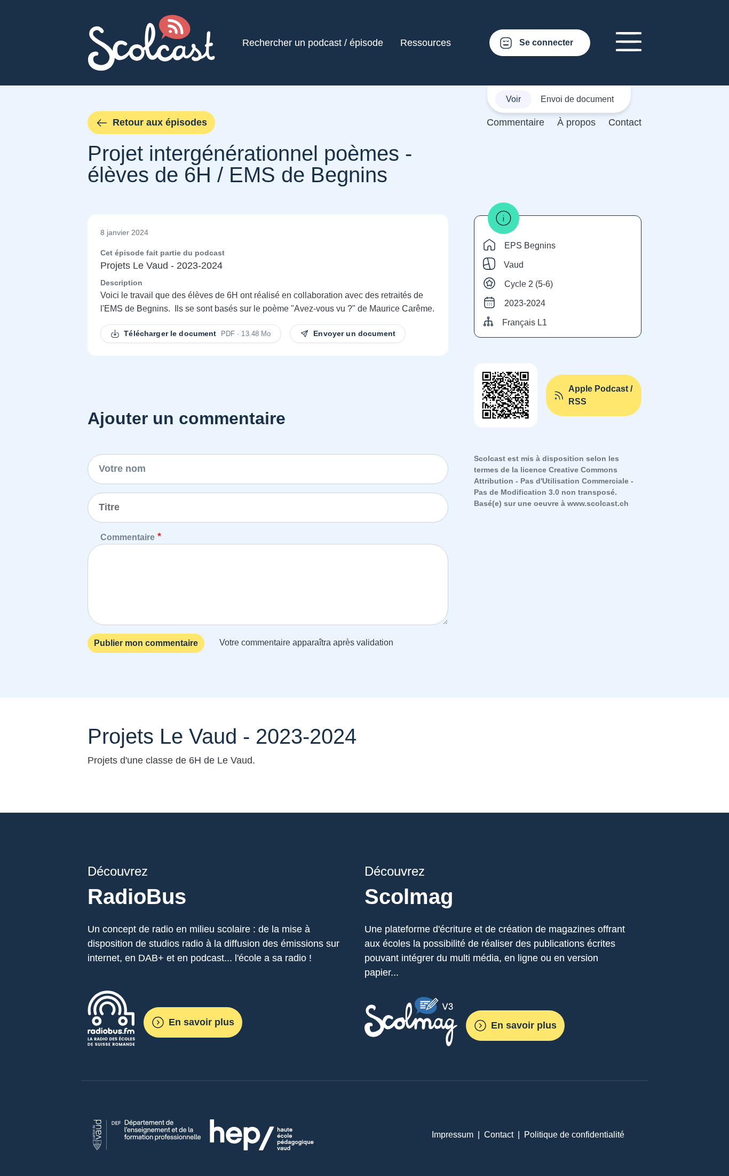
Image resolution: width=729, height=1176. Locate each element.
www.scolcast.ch (598, 503)
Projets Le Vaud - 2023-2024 (161, 265)
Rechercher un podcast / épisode (312, 42)
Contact (624, 122)
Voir (513, 99)
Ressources (425, 42)
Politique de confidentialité (574, 1134)
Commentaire (515, 122)
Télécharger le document (197, 333)
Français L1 (524, 322)
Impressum (452, 1134)
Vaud (514, 264)
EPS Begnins (530, 245)
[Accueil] (152, 21)
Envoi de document (577, 99)
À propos (576, 122)
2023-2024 (524, 303)
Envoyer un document (354, 333)
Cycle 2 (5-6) (528, 284)
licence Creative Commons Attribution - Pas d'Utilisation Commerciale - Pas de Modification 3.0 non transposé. (553, 480)
